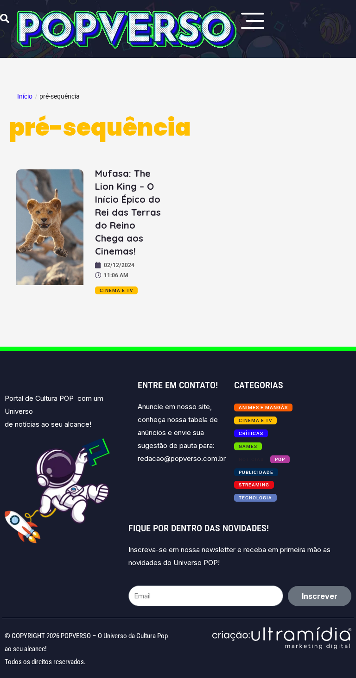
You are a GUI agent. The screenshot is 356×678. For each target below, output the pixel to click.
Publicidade (256, 472)
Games (248, 446)
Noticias (251, 459)
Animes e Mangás (263, 407)
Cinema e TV (116, 290)
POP (280, 459)
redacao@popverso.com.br (182, 458)
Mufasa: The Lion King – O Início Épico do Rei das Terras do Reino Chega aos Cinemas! (128, 212)
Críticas (251, 433)
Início (24, 96)
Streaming (254, 484)
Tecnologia (255, 497)
